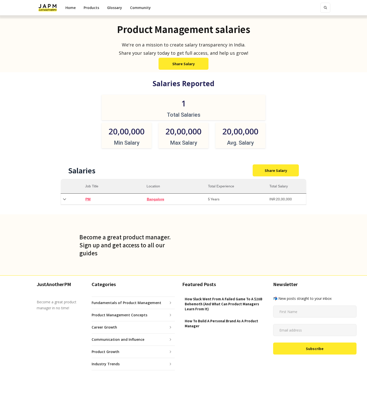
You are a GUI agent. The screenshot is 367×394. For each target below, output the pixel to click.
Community (140, 7)
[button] (91, 8)
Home (70, 7)
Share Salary (183, 63)
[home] (47, 7)
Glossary (114, 7)
